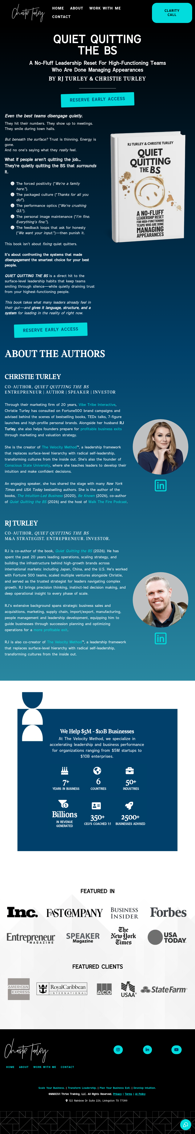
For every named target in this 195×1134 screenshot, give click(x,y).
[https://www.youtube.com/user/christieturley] (176, 1049)
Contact (61, 17)
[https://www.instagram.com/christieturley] (118, 1049)
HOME (58, 8)
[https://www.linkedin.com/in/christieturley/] (160, 485)
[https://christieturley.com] (28, 12)
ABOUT (76, 8)
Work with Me (105, 8)
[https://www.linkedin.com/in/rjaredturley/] (160, 638)
